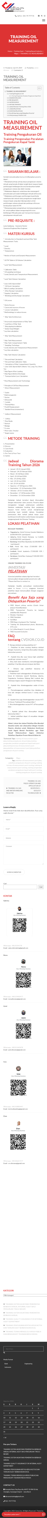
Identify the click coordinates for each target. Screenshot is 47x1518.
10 (4, 1418)
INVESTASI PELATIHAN (16, 111)
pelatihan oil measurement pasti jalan (20, 748)
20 (21, 1422)
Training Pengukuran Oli (16, 93)
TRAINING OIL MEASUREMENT (16, 91)
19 (16, 1422)
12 (16, 1418)
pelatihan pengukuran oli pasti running (22, 763)
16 (39, 1418)
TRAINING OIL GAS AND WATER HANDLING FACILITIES (14, 790)
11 (10, 1418)
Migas (18, 758)
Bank (6, 1364)
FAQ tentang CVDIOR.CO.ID (18, 115)
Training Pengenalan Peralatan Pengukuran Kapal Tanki (26, 96)
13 (21, 1418)
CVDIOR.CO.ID (32, 639)
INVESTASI (16, 567)
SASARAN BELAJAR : (15, 98)
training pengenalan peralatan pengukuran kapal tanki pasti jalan (21, 743)
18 (10, 1422)
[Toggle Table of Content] (38, 88)
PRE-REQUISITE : (14, 100)
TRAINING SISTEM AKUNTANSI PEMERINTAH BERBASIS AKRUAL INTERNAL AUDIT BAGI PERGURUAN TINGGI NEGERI (21, 1306)
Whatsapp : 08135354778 (12, 946)
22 (33, 1422)
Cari (5, 884)
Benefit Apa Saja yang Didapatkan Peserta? (21, 113)
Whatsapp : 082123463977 (13, 996)
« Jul (4, 1437)
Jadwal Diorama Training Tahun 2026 (20, 106)
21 (27, 1422)
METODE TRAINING (15, 104)
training (24, 588)
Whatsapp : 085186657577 (13, 1161)
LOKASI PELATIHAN (15, 109)
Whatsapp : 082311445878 (13, 1047)
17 (4, 1422)
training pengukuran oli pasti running (29, 772)
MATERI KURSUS (14, 102)
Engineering (28, 1364)
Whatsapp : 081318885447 (13, 1106)
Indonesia (8, 1367)
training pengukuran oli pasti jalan (19, 741)
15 (33, 1418)
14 (27, 1418)
